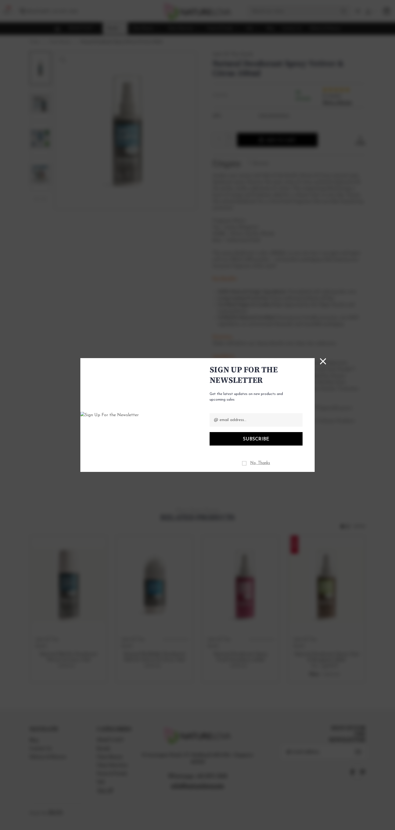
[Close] (323, 361)
